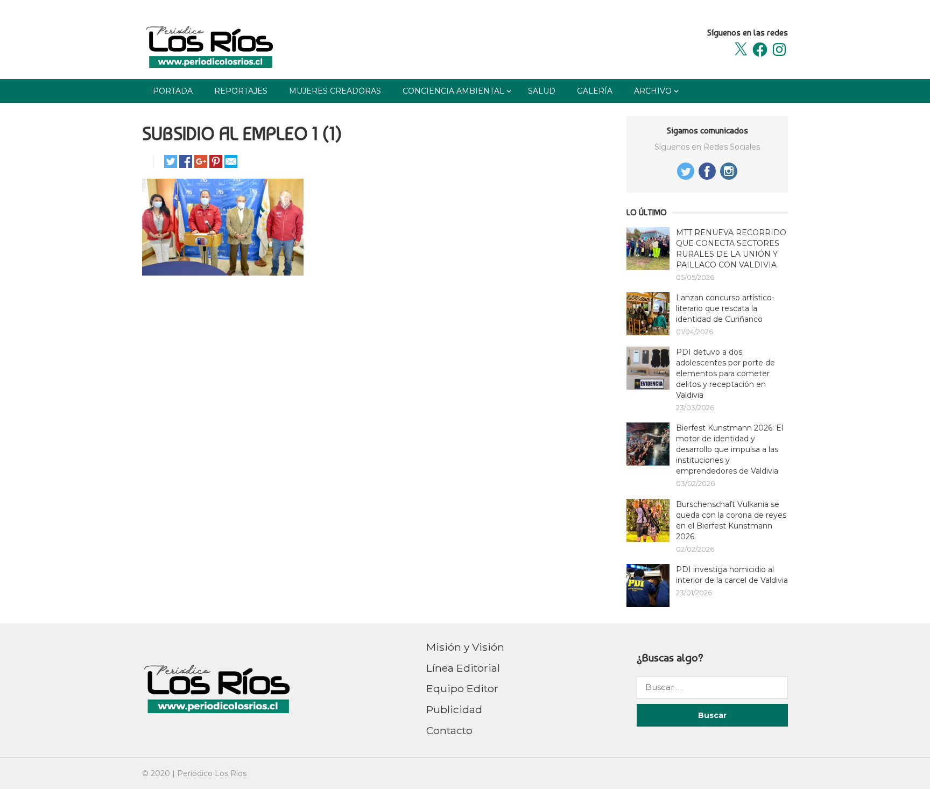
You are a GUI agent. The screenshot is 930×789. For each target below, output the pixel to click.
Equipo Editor (462, 688)
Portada (173, 91)
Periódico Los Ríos (211, 773)
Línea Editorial (463, 667)
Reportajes (240, 91)
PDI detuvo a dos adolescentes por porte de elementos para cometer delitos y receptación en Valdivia (725, 373)
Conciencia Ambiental (453, 91)
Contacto (449, 730)
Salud (541, 91)
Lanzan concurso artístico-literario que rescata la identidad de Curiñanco (725, 308)
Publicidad (454, 709)
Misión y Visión (465, 646)
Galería (594, 91)
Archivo (653, 91)
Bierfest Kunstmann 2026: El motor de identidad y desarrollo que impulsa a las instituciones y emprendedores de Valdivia (729, 449)
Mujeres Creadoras (335, 91)
